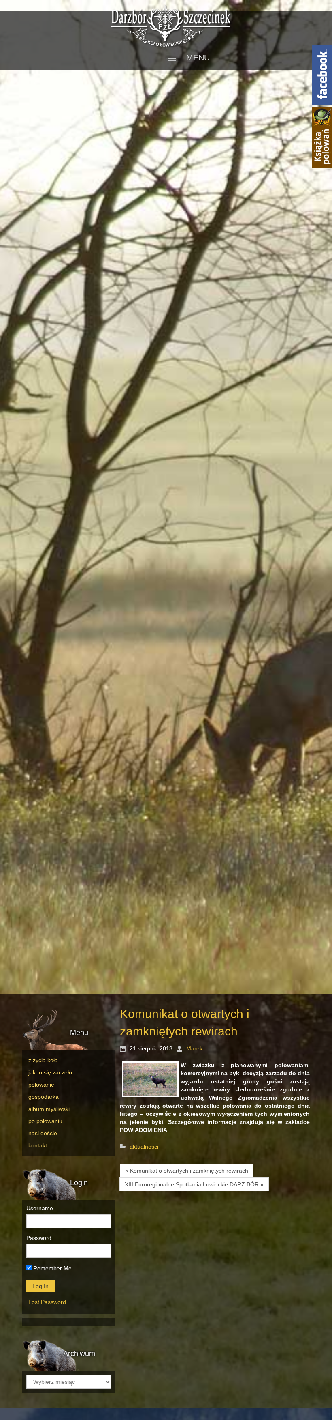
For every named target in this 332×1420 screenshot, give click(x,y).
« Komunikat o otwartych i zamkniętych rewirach (186, 1170)
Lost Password (47, 1302)
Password (38, 1238)
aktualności (144, 1146)
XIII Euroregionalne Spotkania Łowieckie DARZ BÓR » (194, 1184)
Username (39, 1208)
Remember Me (52, 1268)
